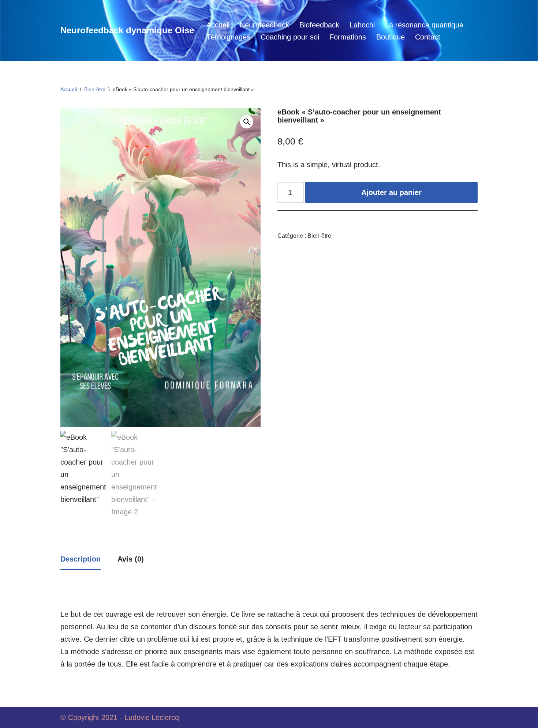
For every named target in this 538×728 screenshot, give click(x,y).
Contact (427, 37)
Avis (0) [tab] (130, 559)
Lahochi (362, 25)
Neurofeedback (264, 25)
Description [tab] (80, 559)
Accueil (217, 25)
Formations (347, 37)
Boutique (390, 37)
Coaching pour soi (290, 37)
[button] (246, 121)
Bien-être (94, 89)
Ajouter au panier (391, 192)
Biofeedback (319, 25)
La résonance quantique (424, 25)
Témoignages (228, 37)
